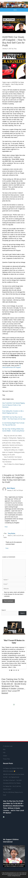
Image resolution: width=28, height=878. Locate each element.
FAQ (4, 752)
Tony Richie (11, 533)
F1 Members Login (7, 746)
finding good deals (19, 452)
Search (4, 610)
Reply (6, 526)
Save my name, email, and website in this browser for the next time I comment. (14, 594)
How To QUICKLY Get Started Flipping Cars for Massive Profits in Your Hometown (13, 405)
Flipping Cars (21, 438)
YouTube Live (15, 447)
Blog (5, 435)
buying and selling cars (11, 450)
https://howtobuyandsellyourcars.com (10, 872)
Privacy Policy (6, 759)
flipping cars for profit (8, 454)
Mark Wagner (11, 488)
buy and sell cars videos (14, 435)
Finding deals (12, 438)
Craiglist (20, 450)
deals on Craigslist (7, 452)
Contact (5, 755)
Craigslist (5, 438)
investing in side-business (9, 440)
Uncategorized (6, 447)
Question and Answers (16, 445)
